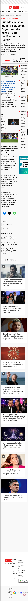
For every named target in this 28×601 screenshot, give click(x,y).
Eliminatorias (18, 15)
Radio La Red (23, 7)
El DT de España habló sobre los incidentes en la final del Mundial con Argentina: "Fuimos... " (9, 251)
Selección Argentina (10, 15)
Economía (7, 11)
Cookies (20, 572)
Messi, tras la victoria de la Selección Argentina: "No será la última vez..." (9, 244)
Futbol (2, 15)
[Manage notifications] (24, 595)
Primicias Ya (21, 11)
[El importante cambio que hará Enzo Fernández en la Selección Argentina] (13, 122)
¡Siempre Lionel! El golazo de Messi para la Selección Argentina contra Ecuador (9, 238)
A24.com (14, 559)
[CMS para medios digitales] (24, 592)
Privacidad (21, 565)
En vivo (15, 7)
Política (2, 11)
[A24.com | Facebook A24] (6, 563)
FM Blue (14, 568)
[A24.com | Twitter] (8, 563)
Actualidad (13, 11)
